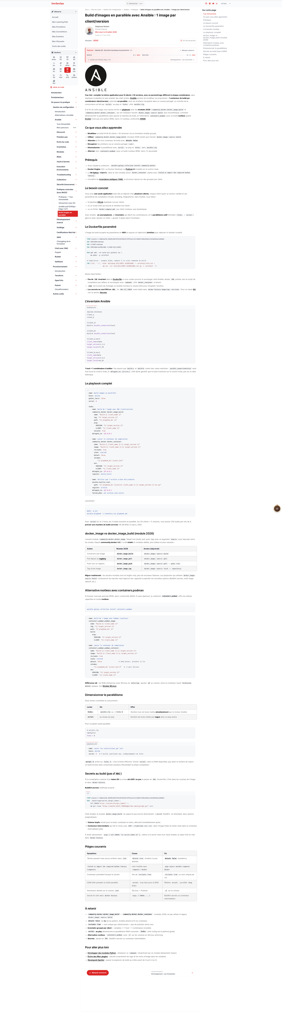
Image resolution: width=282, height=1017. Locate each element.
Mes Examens (58, 36)
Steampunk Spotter (96, 960)
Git (194, 289)
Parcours (90, 50)
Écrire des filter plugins (98, 956)
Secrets (103, 292)
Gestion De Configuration (112, 9)
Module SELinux (109, 686)
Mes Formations (59, 27)
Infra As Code (96, 9)
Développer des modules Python (102, 953)
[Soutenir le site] (277, 508)
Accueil (55, 17)
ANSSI (142, 119)
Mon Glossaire (58, 41)
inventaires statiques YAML (111, 179)
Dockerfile (117, 279)
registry (102, 559)
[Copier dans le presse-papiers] (192, 239)
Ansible (126, 9)
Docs (87, 9)
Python (96, 173)
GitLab (100, 202)
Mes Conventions (59, 32)
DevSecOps (58, 3)
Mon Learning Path (60, 22)
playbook (126, 109)
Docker (88, 119)
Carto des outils (59, 46)
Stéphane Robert (102, 26)
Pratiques (134, 9)
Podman (129, 169)
